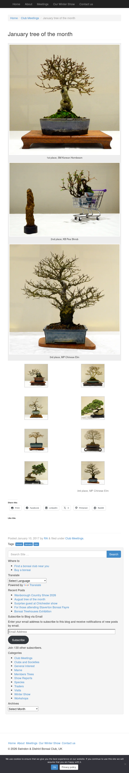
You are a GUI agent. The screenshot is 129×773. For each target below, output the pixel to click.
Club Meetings (30, 18)
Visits (17, 690)
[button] (36, 378)
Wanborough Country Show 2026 (35, 595)
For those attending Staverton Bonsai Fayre (41, 607)
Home (16, 4)
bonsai (19, 544)
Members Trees (24, 674)
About (28, 4)
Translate (35, 585)
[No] (125, 764)
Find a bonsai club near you (31, 566)
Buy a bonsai (22, 570)
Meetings (42, 4)
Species (19, 682)
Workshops (21, 698)
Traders (19, 686)
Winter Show (22, 694)
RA (46, 538)
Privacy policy (69, 767)
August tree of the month (29, 599)
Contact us (86, 4)
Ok (54, 767)
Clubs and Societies (26, 662)
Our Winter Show (64, 4)
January (28, 544)
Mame (18, 670)
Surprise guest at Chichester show (35, 603)
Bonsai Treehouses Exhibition (32, 611)
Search (113, 554)
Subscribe (18, 640)
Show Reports (23, 678)
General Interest (24, 666)
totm (36, 544)
